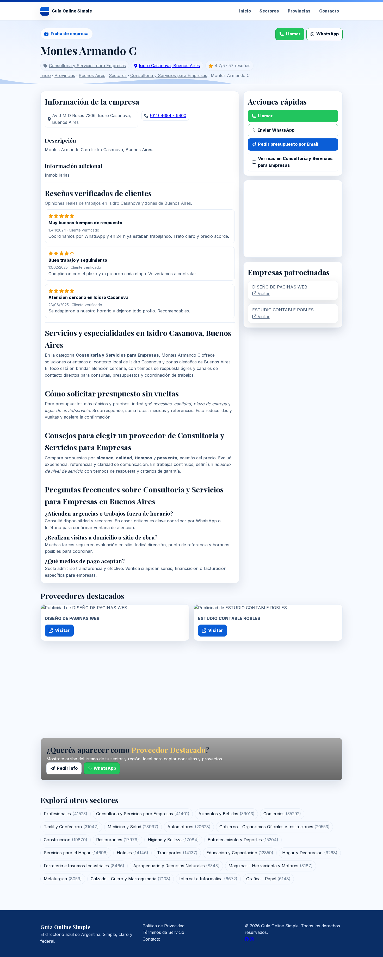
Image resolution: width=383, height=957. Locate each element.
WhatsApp (327, 33)
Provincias (299, 11)
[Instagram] (252, 939)
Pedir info (67, 768)
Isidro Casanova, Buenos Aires (169, 65)
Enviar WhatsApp (275, 130)
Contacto (329, 11)
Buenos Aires (92, 75)
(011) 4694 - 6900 (168, 115)
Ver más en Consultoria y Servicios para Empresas (295, 162)
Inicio (245, 11)
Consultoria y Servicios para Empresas (87, 65)
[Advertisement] (293, 218)
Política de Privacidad (163, 925)
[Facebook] (247, 939)
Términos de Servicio (163, 932)
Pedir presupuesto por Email (288, 144)
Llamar (293, 33)
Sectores (269, 11)
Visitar (263, 293)
